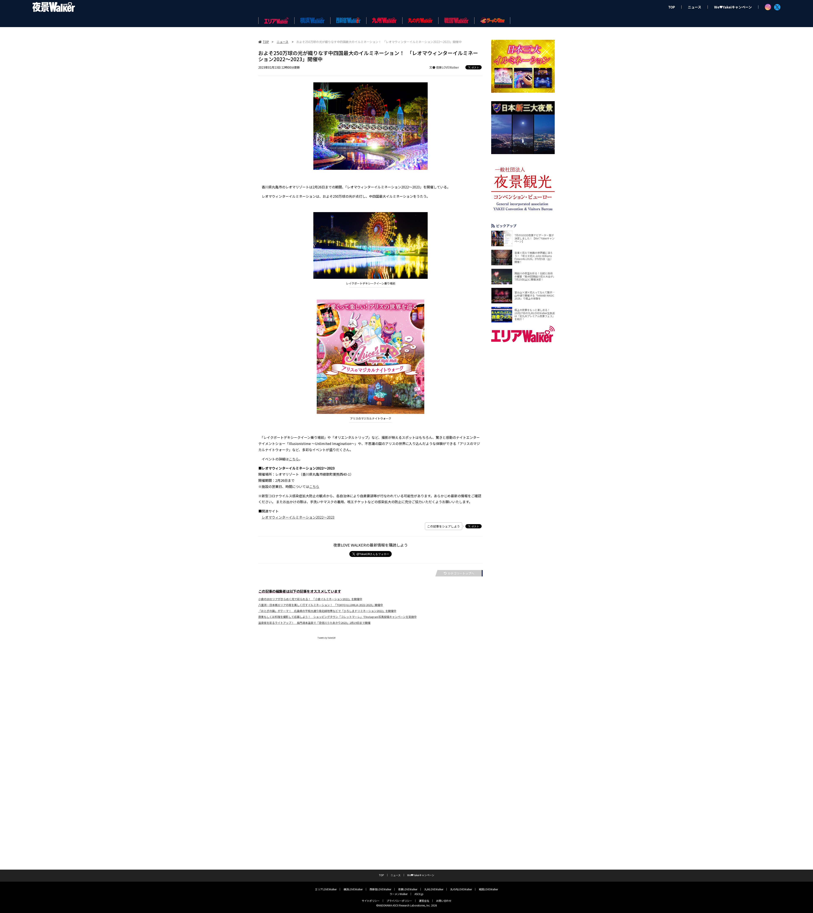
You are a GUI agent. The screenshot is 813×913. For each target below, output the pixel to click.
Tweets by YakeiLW (327, 637)
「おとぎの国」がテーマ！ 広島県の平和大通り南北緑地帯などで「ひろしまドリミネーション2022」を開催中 (327, 610)
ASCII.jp (419, 894)
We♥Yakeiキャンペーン (733, 7)
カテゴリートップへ (461, 573)
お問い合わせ (443, 900)
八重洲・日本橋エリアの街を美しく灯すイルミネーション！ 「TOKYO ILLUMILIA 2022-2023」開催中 (320, 605)
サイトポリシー (371, 900)
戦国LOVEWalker (488, 889)
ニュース (694, 7)
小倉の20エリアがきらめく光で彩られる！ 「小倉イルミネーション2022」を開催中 (310, 599)
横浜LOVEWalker (353, 889)
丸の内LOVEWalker (461, 889)
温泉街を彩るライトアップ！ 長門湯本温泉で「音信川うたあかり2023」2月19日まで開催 (314, 622)
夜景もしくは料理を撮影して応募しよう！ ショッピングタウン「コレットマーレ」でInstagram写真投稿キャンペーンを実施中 (337, 616)
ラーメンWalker (399, 894)
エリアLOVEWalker (326, 889)
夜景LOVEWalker (407, 889)
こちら (294, 458)
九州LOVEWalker (433, 889)
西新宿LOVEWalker (380, 889)
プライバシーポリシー (399, 900)
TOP (671, 7)
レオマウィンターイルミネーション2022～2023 (298, 517)
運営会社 (424, 900)
